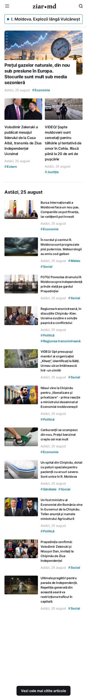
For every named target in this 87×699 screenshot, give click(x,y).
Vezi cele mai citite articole (43, 691)
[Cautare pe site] (81, 6)
